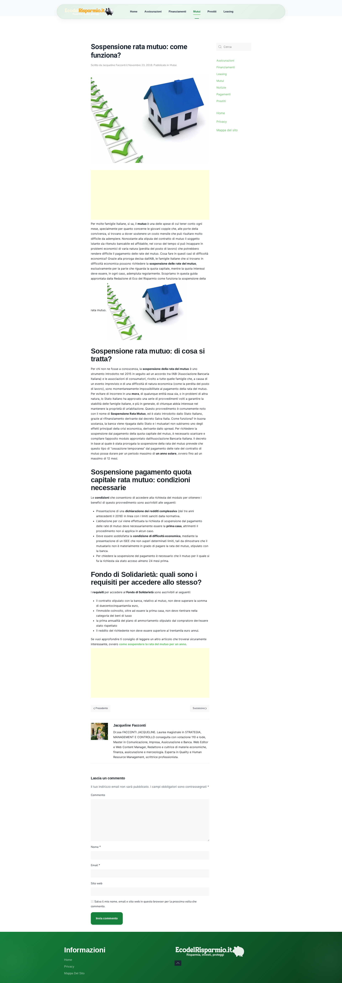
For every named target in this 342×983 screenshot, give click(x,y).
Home (133, 11)
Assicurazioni (153, 11)
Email (95, 865)
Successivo (199, 708)
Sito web (96, 883)
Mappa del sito (227, 130)
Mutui (196, 11)
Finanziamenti (177, 11)
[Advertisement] (150, 195)
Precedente (101, 708)
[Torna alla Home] (95, 11)
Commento (98, 795)
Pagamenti (223, 94)
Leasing (228, 11)
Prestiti (212, 11)
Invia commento (107, 918)
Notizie (221, 87)
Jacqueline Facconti (114, 65)
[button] (178, 963)
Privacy (221, 121)
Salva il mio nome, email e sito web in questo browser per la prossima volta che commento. (144, 904)
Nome (96, 847)
